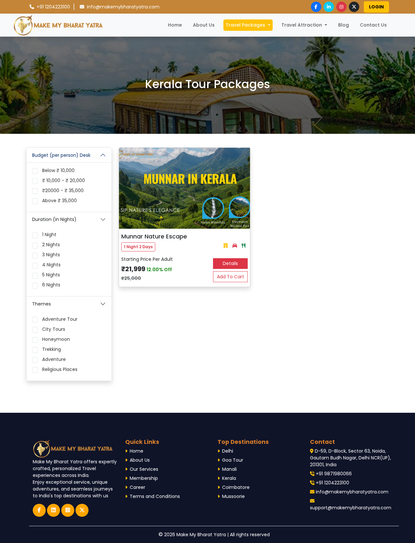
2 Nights (51, 244)
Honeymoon (56, 339)
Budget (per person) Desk (61, 155)
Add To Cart (230, 276)
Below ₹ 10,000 (58, 170)
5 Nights (51, 275)
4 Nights (51, 264)
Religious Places (59, 369)
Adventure (54, 359)
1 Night (49, 234)
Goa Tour (232, 460)
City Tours (53, 329)
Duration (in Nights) (54, 219)
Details (230, 263)
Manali (229, 469)
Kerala (229, 478)
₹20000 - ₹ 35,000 (63, 190)
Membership (144, 478)
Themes (41, 304)
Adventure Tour (59, 319)
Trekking (51, 349)
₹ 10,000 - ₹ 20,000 (63, 180)
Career (137, 487)
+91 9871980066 (333, 473)
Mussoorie (233, 496)
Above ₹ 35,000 (59, 200)
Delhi (227, 451)
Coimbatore (236, 487)
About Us (204, 25)
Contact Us (373, 25)
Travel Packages (246, 25)
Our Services (144, 469)
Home (176, 24)
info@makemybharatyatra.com (123, 7)
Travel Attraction (302, 25)
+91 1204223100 (53, 7)
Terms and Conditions (155, 496)
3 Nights (51, 254)
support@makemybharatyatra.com (350, 507)
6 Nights (51, 285)
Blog (343, 25)
